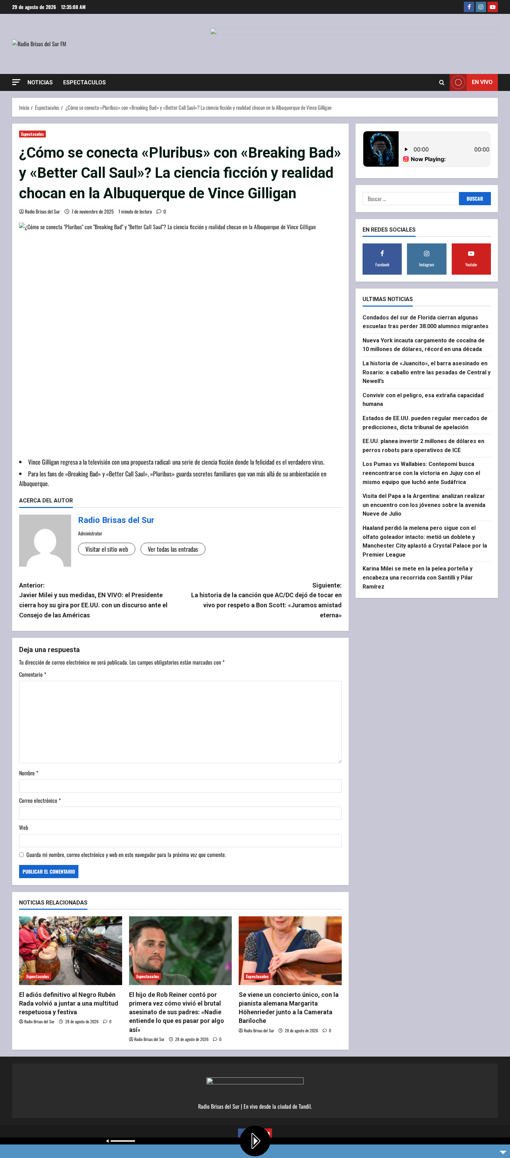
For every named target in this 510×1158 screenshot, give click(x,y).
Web (23, 827)
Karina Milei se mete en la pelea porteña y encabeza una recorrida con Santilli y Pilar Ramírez (418, 577)
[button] (16, 82)
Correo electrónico (40, 800)
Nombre (28, 773)
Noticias (40, 82)
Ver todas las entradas (173, 548)
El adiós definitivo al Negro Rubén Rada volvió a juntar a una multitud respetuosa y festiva (68, 1003)
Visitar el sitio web (106, 548)
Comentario (32, 674)
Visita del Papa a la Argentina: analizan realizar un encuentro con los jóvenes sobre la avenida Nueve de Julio (424, 504)
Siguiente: (266, 600)
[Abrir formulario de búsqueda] (441, 82)
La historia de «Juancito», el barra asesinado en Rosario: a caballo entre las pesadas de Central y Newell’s (427, 372)
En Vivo (482, 82)
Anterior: (93, 600)
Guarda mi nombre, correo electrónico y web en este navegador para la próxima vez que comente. (126, 854)
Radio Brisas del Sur (42, 211)
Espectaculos (84, 82)
